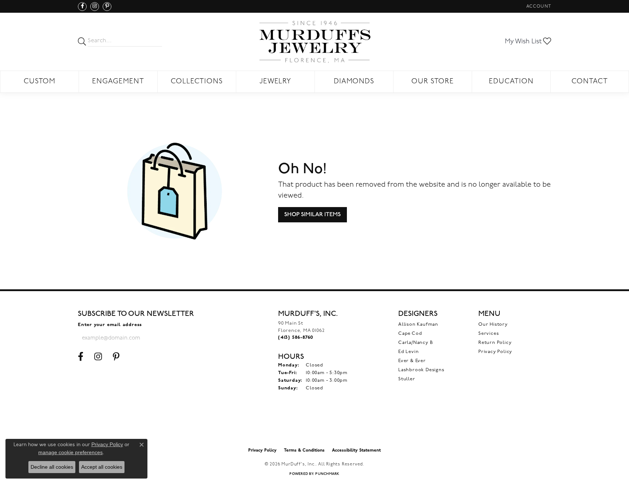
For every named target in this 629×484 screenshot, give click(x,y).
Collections (197, 81)
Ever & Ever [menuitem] (412, 360)
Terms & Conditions (304, 450)
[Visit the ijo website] (314, 425)
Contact (589, 81)
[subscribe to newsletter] (183, 338)
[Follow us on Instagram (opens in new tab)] (94, 6)
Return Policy (494, 342)
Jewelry (276, 81)
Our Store (432, 81)
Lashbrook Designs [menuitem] (421, 370)
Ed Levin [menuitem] (408, 351)
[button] (538, 6)
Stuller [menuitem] (406, 379)
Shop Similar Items (312, 214)
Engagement (118, 81)
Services (488, 333)
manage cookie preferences (70, 452)
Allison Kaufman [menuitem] (418, 324)
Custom (39, 81)
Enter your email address (110, 324)
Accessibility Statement (356, 450)
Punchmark (327, 474)
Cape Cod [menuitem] (410, 333)
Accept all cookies (101, 467)
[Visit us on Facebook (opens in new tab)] (82, 6)
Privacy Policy (495, 351)
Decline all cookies (52, 467)
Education (511, 81)
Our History (493, 324)
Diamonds (354, 81)
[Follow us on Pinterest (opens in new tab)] (107, 6)
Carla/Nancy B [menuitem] (415, 342)
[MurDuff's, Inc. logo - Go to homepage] (314, 42)
